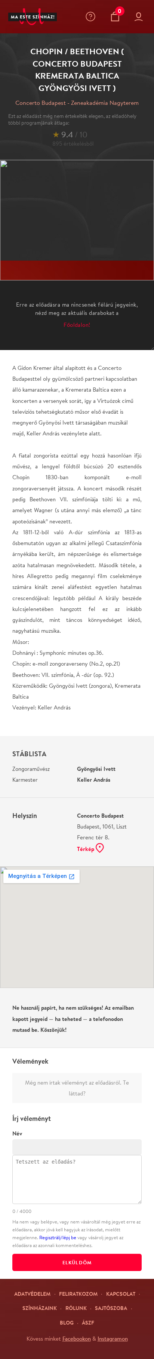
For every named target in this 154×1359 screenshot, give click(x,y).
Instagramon (113, 1338)
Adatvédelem (32, 1293)
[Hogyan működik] (92, 16)
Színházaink (39, 1307)
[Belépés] (140, 16)
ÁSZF (88, 1322)
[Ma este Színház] (32, 16)
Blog (67, 1322)
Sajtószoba (111, 1307)
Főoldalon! (77, 324)
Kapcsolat (120, 1293)
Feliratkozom (78, 1293)
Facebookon (76, 1338)
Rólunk (76, 1307)
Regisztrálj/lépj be (57, 1237)
